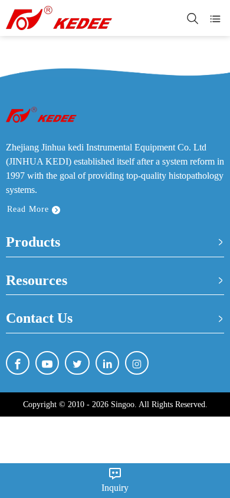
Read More (29, 209)
